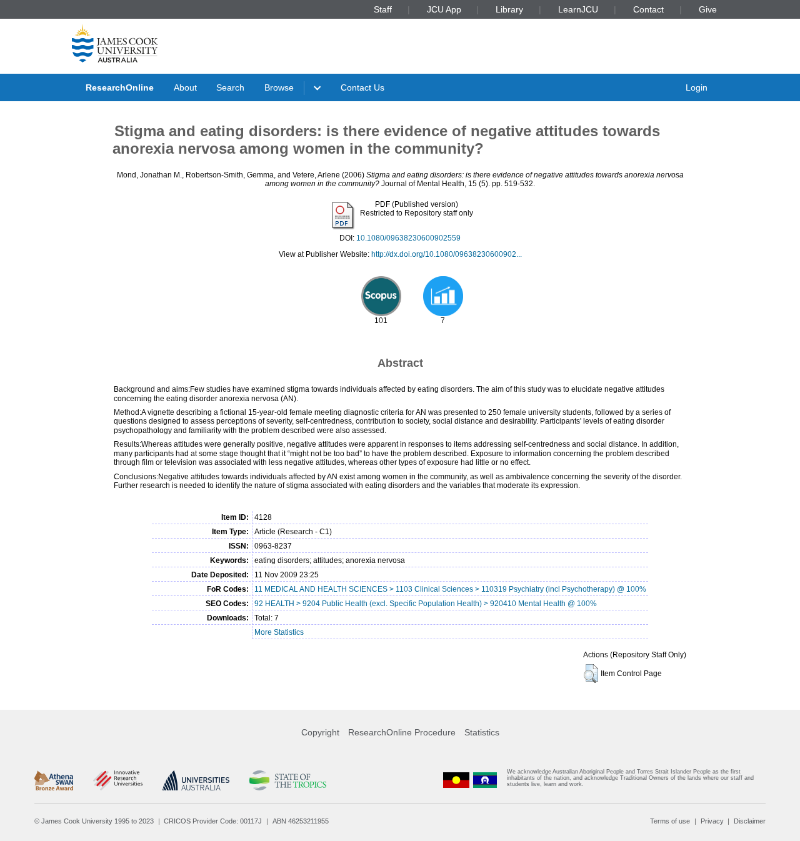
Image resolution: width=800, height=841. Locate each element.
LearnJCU (578, 9)
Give (708, 9)
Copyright (320, 732)
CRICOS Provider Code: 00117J (213, 821)
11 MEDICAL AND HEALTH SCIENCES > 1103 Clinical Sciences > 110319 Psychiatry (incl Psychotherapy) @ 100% (450, 589)
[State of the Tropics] (287, 780)
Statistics (481, 732)
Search (230, 87)
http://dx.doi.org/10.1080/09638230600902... (446, 254)
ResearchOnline (120, 87)
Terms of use (670, 821)
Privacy (712, 821)
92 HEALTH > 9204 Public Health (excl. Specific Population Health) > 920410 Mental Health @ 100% (425, 603)
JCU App (444, 9)
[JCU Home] (115, 43)
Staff (383, 9)
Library (509, 9)
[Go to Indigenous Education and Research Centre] (456, 781)
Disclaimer (750, 821)
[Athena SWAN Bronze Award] (53, 780)
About (185, 87)
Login (697, 87)
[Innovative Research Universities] (117, 780)
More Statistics (279, 632)
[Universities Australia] (195, 780)
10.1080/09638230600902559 (408, 238)
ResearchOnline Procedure (402, 732)
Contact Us (362, 87)
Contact (648, 9)
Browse (279, 87)
